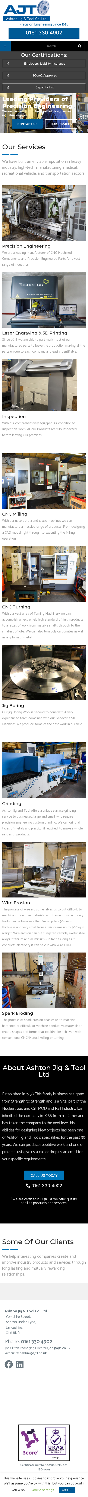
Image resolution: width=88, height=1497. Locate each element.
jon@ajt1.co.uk (59, 1348)
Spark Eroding (17, 1013)
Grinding (11, 803)
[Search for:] (60, 46)
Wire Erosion (16, 902)
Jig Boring (13, 705)
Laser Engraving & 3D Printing (34, 333)
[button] (44, 63)
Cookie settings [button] (42, 1490)
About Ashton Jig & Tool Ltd (44, 1071)
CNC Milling (14, 514)
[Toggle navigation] (5, 46)
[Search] (80, 46)
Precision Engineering (26, 246)
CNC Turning (16, 607)
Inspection (14, 416)
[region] (44, 113)
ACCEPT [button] (67, 1490)
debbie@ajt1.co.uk (33, 1353)
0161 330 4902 (44, 33)
